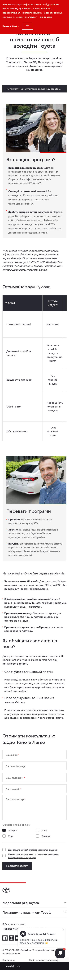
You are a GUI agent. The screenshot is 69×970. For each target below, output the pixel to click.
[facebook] (5, 938)
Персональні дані (8, 961)
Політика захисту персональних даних (45, 961)
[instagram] (11, 938)
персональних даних (46, 849)
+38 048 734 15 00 (12, 929)
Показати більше (10, 25)
